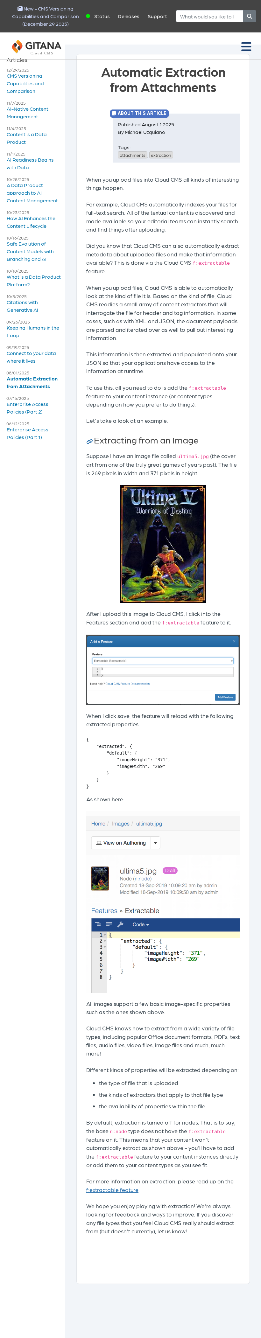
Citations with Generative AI (22, 306)
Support (157, 16)
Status (102, 16)
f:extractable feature (112, 1189)
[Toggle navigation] (246, 46)
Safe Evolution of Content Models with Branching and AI (30, 251)
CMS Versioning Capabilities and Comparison (25, 83)
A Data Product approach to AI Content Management (32, 193)
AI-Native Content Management (27, 112)
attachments (132, 155)
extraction (161, 155)
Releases (128, 16)
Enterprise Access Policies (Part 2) (27, 408)
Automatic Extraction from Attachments (32, 382)
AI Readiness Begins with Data (30, 163)
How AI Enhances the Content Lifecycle (31, 222)
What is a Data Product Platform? (34, 280)
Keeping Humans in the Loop (33, 331)
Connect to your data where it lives (31, 357)
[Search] (249, 16)
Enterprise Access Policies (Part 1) (27, 433)
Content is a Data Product (27, 138)
